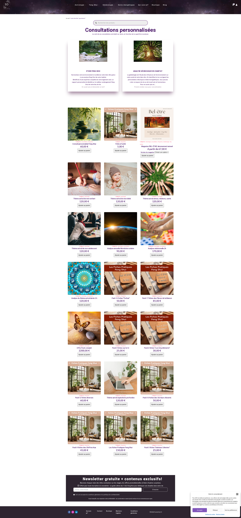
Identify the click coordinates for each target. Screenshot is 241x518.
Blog (165, 5)
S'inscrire (155, 489)
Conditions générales (134, 512)
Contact (99, 511)
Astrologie (79, 5)
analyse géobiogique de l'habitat (147, 71)
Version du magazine (147, 152)
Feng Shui (93, 5)
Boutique (156, 5)
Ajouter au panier (84, 150)
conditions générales (94, 494)
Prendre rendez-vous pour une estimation (147, 87)
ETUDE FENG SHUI (93, 71)
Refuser (215, 510)
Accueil (67, 18)
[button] (237, 494)
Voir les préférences (231, 510)
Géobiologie (108, 5)
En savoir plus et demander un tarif (93, 87)
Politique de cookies (210, 514)
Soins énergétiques (126, 5)
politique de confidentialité (111, 494)
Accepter (199, 510)
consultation (84, 141)
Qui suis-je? (143, 5)
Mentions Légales (220, 514)
